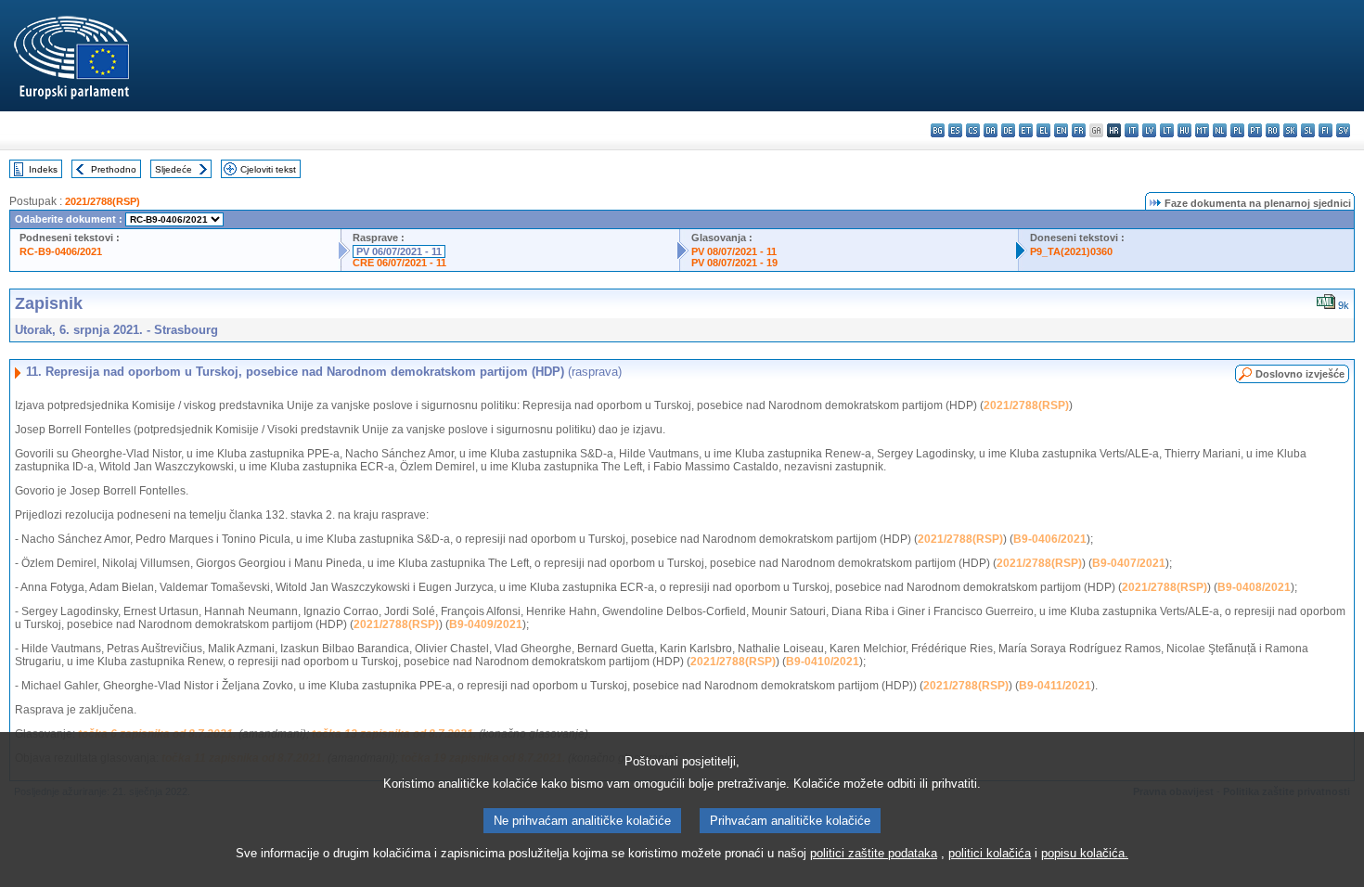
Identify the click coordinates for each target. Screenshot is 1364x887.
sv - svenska (1343, 130)
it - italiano (1132, 130)
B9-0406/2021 (1050, 539)
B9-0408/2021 (1254, 587)
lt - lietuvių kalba (1167, 130)
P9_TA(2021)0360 (1071, 251)
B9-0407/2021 (1128, 563)
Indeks (43, 169)
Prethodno (113, 169)
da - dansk (990, 130)
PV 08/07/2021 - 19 (734, 262)
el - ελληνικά (1043, 130)
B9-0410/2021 (822, 661)
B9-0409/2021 (485, 624)
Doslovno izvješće (1300, 373)
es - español (955, 130)
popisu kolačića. (1084, 853)
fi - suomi (1325, 130)
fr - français (1079, 130)
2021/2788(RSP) (102, 201)
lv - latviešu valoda (1149, 130)
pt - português (1255, 130)
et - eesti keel (1026, 130)
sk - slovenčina (1290, 130)
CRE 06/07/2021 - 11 (399, 262)
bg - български (938, 130)
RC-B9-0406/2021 (60, 251)
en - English (1061, 130)
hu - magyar (1184, 130)
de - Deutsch (1008, 130)
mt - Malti (1202, 130)
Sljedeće (173, 169)
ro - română (1273, 130)
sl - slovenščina (1308, 130)
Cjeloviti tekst (268, 169)
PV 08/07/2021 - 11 (734, 251)
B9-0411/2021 (1055, 685)
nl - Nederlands (1220, 130)
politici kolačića (989, 853)
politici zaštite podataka (873, 853)
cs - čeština (973, 130)
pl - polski (1237, 130)
